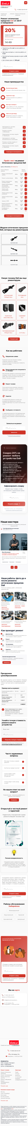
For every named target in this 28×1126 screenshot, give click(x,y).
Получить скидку (13, 504)
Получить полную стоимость (14, 739)
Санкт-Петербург (5, 1093)
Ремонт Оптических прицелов (6, 1073)
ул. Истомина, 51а (14, 1054)
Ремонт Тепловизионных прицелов (5, 1082)
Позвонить (14, 800)
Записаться (14, 432)
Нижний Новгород (5, 1098)
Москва (3, 1091)
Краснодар (3, 1095)
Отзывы (17, 1073)
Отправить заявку (14, 71)
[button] (12, 567)
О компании (18, 1077)
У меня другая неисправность (14, 151)
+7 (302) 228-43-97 (22, 9)
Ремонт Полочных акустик (5, 1077)
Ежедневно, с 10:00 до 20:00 (14, 1056)
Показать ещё (14, 339)
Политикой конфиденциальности (13, 74)
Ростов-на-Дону (5, 1096)
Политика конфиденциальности (20, 1079)
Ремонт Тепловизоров (6, 1075)
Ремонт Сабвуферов (6, 1079)
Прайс (16, 1072)
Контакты (17, 1075)
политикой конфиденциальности (14, 436)
